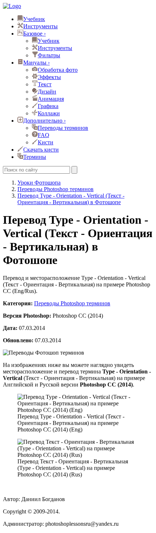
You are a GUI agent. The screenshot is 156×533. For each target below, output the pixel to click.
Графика (48, 106)
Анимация (51, 99)
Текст (45, 84)
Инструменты (40, 26)
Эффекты (49, 77)
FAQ (43, 135)
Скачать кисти (41, 149)
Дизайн (47, 91)
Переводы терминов (63, 128)
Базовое (34, 33)
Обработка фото (58, 70)
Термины (34, 157)
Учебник (34, 19)
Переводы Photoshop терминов (72, 303)
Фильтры (49, 55)
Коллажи (49, 113)
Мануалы (36, 62)
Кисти (45, 142)
